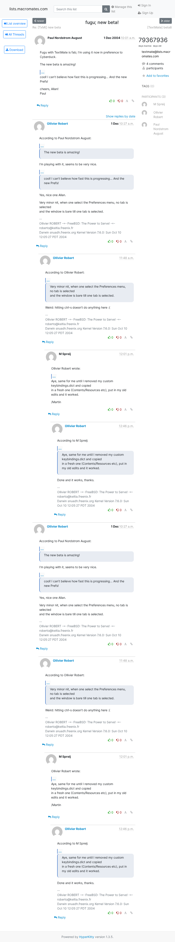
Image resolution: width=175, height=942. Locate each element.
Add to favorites (157, 75)
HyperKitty (86, 937)
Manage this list (121, 9)
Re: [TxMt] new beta (46, 27)
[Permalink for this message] (133, 101)
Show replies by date (120, 116)
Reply (44, 105)
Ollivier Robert (57, 123)
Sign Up (147, 13)
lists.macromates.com (28, 9)
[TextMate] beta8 (159, 27)
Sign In (145, 5)
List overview (16, 23)
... (42, 72)
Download (16, 50)
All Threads (16, 34)
